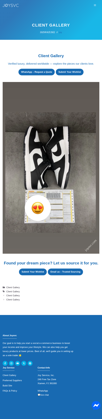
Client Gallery (13, 287)
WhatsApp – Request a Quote (36, 72)
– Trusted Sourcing (65, 272)
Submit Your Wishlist (69, 72)
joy (60, 32)
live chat (44, 395)
